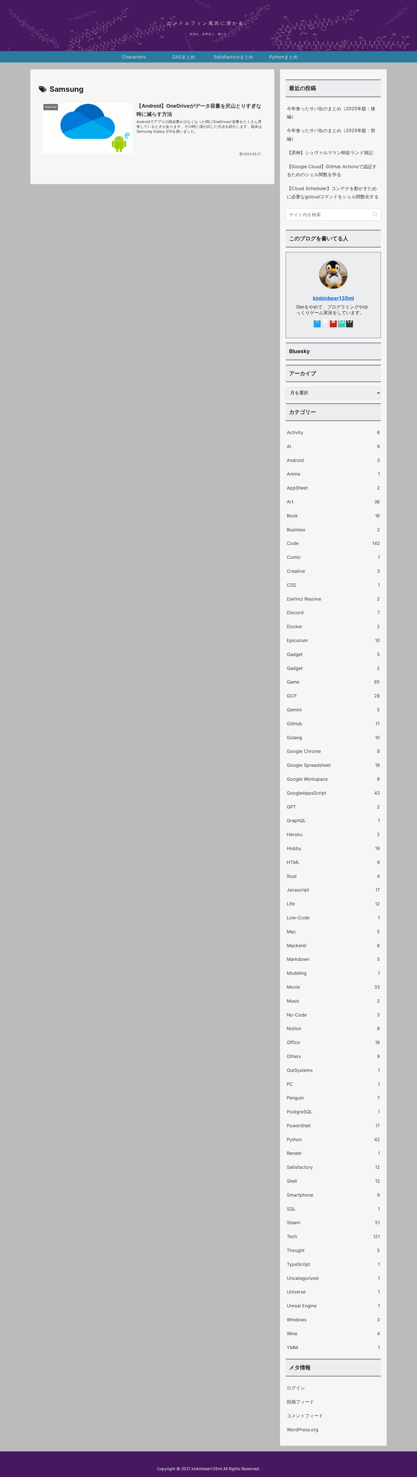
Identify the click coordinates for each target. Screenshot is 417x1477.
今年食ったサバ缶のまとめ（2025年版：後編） (331, 113)
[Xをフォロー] (317, 324)
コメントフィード (305, 1415)
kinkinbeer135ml (333, 298)
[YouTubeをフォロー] (333, 324)
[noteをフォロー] (341, 324)
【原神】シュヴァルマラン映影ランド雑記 (330, 152)
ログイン (296, 1388)
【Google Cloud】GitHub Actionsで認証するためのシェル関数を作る (332, 171)
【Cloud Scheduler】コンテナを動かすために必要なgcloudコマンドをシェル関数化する (333, 192)
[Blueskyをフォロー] (325, 324)
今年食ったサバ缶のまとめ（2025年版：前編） (331, 134)
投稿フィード (300, 1402)
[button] (375, 214)
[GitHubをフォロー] (349, 324)
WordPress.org (302, 1429)
